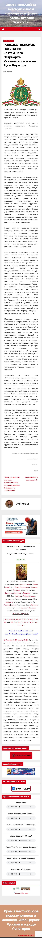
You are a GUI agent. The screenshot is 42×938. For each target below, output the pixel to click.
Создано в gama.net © (27, 935)
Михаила (32, 608)
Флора (21, 584)
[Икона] (21, 572)
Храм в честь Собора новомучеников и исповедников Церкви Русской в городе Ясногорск (21, 13)
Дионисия (17, 593)
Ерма (17, 587)
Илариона (8, 593)
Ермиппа (26, 593)
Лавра (35, 584)
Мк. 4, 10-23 (23, 640)
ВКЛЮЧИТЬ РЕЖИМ (23, 755)
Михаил (24, 503)
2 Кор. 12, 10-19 (10, 640)
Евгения (24, 608)
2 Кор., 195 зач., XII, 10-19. (14, 619)
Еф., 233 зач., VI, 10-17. (19, 622)
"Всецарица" (18, 614)
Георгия (26, 596)
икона (27, 584)
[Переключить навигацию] (21, 29)
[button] (39, 29)
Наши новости (8, 41)
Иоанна (18, 596)
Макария (9, 602)
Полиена (34, 587)
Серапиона (24, 587)
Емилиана (16, 590)
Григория (34, 605)
